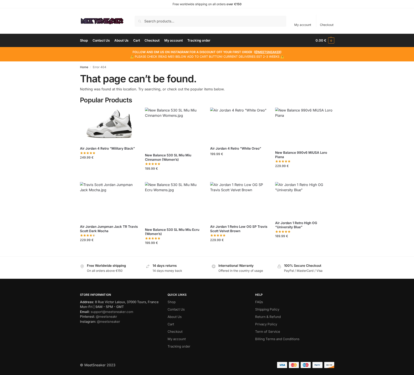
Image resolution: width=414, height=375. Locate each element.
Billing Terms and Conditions (277, 339)
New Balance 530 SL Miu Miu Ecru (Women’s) (172, 232)
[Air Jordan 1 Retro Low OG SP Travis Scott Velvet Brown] (239, 201)
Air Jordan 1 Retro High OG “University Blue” (296, 225)
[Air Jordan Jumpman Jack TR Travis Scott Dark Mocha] (109, 201)
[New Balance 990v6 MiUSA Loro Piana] (304, 127)
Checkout (327, 25)
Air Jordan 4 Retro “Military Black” (107, 148)
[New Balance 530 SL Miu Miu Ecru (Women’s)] (174, 203)
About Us (175, 317)
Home (84, 67)
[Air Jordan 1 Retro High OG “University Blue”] (304, 199)
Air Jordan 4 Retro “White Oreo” (235, 148)
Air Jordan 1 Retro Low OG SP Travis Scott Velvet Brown (238, 229)
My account (302, 25)
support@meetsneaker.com (112, 312)
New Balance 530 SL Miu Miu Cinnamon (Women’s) (168, 157)
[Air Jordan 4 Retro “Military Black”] (109, 125)
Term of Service (267, 331)
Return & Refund (268, 317)
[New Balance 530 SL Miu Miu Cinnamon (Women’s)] (174, 129)
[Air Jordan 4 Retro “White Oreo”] (239, 125)
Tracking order (179, 346)
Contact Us (176, 309)
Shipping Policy (267, 309)
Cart (171, 324)
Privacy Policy (266, 324)
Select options (109, 166)
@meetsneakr (106, 316)
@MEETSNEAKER (267, 52)
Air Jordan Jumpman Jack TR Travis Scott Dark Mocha (109, 229)
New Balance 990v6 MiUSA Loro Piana (301, 154)
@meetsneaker (108, 321)
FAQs (259, 302)
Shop (172, 302)
